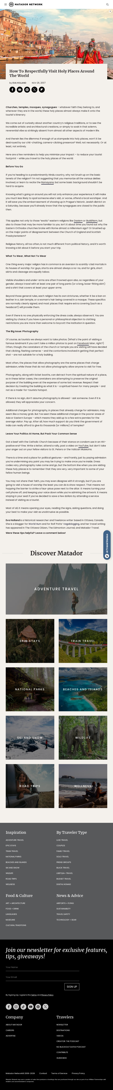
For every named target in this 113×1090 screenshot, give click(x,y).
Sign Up (85, 556)
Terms (60, 563)
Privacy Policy (74, 563)
